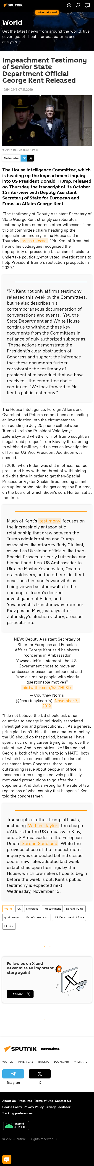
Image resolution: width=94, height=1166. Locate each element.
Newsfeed (32, 908)
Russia (43, 1061)
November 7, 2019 (61, 703)
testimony (49, 521)
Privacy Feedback (57, 1107)
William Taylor (42, 825)
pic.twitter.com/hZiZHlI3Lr (47, 687)
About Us (9, 1101)
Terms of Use (43, 1101)
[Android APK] (16, 1126)
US (19, 908)
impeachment (52, 908)
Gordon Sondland (39, 843)
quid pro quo (12, 917)
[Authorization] (68, 5)
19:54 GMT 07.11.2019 (17, 90)
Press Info (25, 1101)
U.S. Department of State (69, 917)
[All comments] (6, 1159)
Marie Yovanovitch (37, 917)
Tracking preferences (17, 1113)
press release (34, 240)
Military (81, 1061)
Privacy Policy (34, 1107)
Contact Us (63, 1101)
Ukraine (9, 926)
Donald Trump (75, 908)
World (8, 908)
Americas (25, 1061)
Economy (61, 1061)
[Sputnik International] (13, 7)
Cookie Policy (12, 1107)
